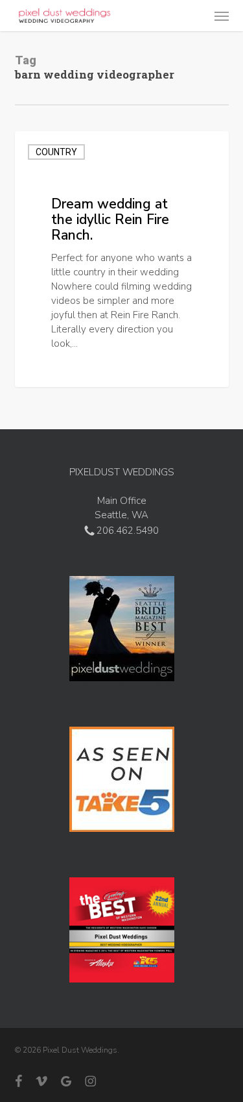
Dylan (52, 371)
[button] (221, 15)
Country (56, 152)
